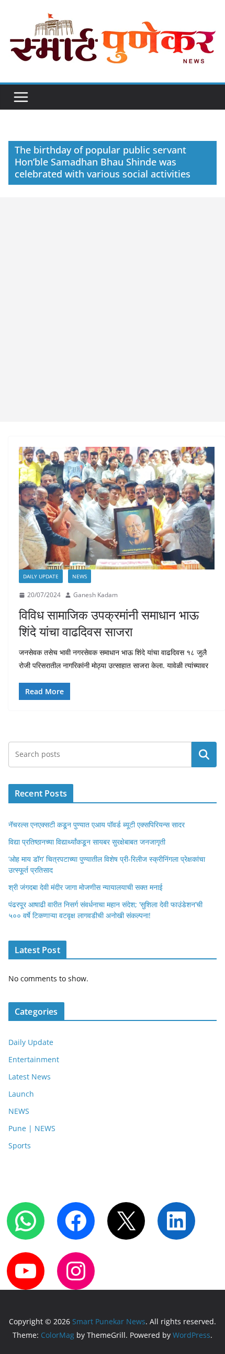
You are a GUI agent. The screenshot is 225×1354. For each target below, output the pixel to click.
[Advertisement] (112, 309)
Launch (21, 1094)
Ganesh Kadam (95, 594)
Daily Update (41, 576)
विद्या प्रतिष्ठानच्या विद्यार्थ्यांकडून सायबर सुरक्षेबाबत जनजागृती (86, 842)
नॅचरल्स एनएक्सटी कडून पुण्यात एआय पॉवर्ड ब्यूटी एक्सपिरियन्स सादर (96, 824)
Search (204, 754)
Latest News (29, 1077)
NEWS (79, 576)
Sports (19, 1145)
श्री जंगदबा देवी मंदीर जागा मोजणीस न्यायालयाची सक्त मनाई (85, 887)
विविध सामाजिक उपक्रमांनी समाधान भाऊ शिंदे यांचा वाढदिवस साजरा (109, 622)
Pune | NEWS (31, 1128)
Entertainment (33, 1059)
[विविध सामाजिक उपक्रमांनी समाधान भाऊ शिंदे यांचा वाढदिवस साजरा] (117, 508)
